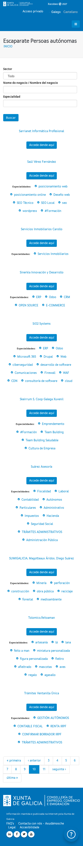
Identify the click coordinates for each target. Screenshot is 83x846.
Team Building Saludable (42, 440)
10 (34, 769)
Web (63, 356)
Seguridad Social (42, 524)
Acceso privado (33, 11)
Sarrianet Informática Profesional (41, 131)
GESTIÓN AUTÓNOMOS (53, 718)
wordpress (30, 211)
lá (56, 642)
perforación (62, 583)
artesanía (41, 642)
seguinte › (59, 769)
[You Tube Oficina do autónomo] (31, 834)
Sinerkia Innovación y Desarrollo (41, 272)
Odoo (52, 297)
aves (63, 667)
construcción (20, 591)
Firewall (49, 373)
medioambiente (51, 599)
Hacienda (53, 515)
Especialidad (11, 97)
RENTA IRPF (58, 726)
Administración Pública (42, 540)
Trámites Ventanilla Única (41, 693)
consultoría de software (41, 381)
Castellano (70, 12)
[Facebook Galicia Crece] (17, 834)
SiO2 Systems (42, 323)
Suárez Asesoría (41, 466)
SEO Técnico (25, 202)
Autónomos (54, 499)
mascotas (45, 667)
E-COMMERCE (55, 305)
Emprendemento (53, 424)
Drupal (48, 356)
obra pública (45, 591)
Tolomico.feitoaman (41, 617)
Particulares (28, 507)
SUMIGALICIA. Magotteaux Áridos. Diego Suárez (41, 558)
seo (64, 202)
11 (44, 769)
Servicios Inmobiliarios (53, 254)
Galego (55, 12)
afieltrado (24, 667)
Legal (12, 827)
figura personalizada (34, 658)
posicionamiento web (53, 186)
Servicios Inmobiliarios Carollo (41, 229)
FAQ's (10, 823)
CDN (14, 381)
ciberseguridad (23, 364)
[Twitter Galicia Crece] (24, 834)
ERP (38, 297)
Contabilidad (30, 499)
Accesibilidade (29, 827)
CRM (67, 297)
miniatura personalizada (53, 650)
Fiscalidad (44, 491)
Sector (7, 69)
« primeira (14, 760)
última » (12, 777)
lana (68, 642)
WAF (66, 373)
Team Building (54, 432)
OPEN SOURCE (28, 305)
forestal (27, 599)
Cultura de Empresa (42, 448)
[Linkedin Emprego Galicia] (9, 834)
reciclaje (67, 591)
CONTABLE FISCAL (30, 726)
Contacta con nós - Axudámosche (41, 823)
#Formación (53, 211)
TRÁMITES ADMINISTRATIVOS (42, 532)
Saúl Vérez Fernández (41, 161)
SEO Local (47, 202)
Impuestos (32, 515)
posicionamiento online (30, 194)
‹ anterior (34, 760)
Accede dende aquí (41, 145)
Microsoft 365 (26, 356)
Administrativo (54, 507)
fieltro (59, 658)
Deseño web (61, 194)
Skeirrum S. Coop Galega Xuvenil (41, 399)
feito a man (21, 650)
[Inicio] (35, 3)
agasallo (50, 675)
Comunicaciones (26, 373)
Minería (41, 583)
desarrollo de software (55, 364)
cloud (68, 381)
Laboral (64, 491)
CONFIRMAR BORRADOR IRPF (42, 734)
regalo (32, 675)
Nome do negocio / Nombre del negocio (30, 83)
